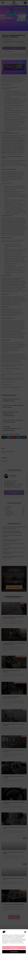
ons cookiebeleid (10, 942)
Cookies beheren (14, 951)
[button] (25, 932)
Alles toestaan (14, 947)
